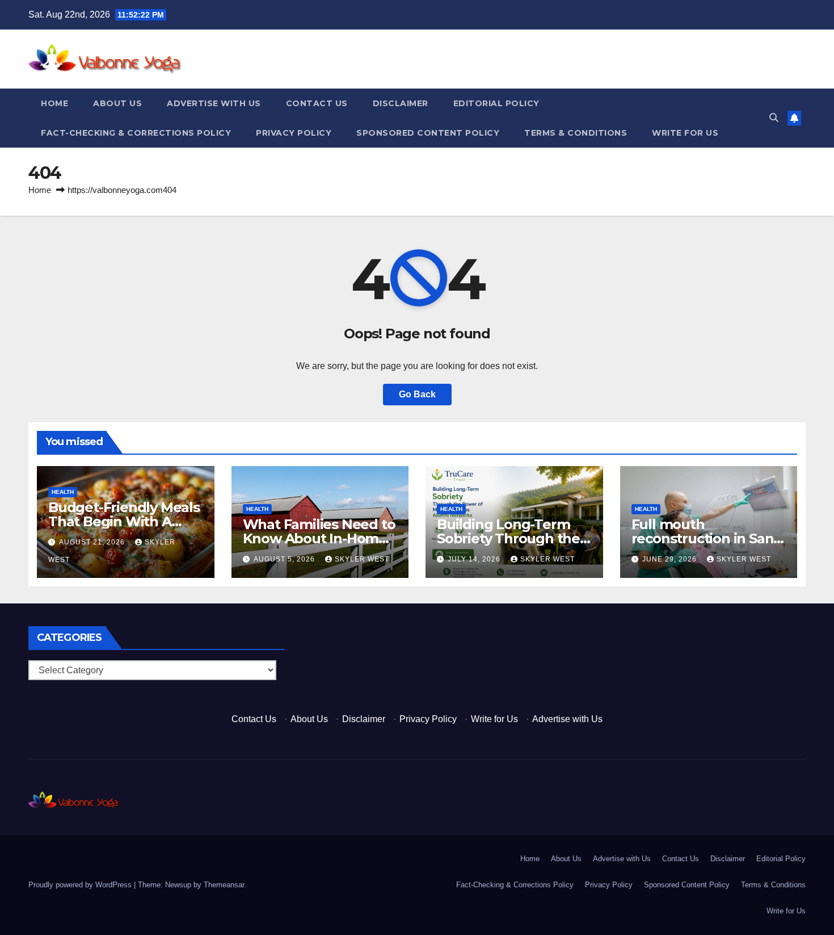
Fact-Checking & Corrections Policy (136, 133)
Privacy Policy (293, 133)
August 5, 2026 (285, 559)
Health (63, 492)
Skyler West (362, 559)
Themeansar (224, 885)
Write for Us (685, 133)
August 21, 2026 (93, 542)
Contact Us (317, 103)
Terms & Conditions (575, 133)
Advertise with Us (214, 103)
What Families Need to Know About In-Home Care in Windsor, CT (319, 538)
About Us (117, 103)
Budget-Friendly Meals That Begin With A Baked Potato (124, 521)
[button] (773, 118)
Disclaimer (400, 103)
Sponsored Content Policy (427, 133)
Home (54, 103)
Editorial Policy (496, 103)
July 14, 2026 (475, 559)
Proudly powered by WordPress (81, 885)
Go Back (417, 394)
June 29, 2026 (670, 559)
